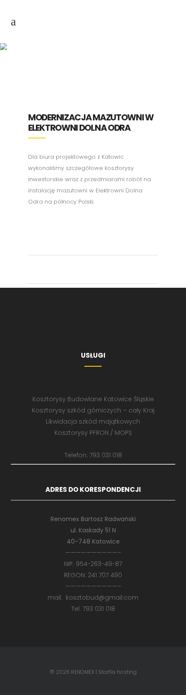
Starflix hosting (117, 672)
